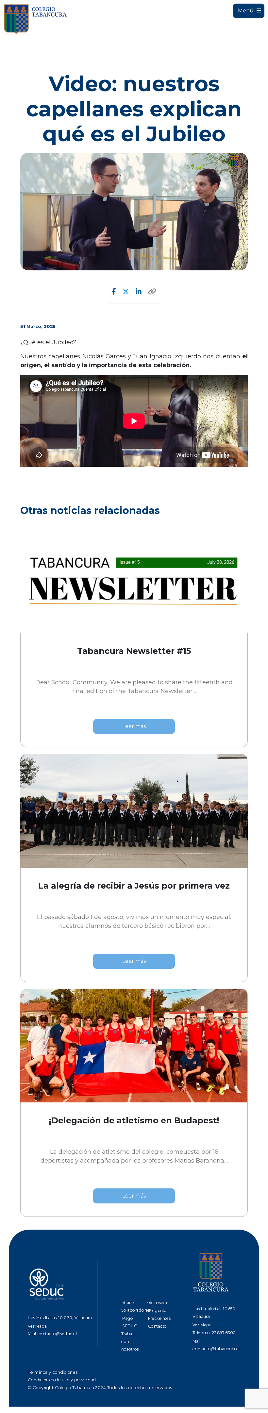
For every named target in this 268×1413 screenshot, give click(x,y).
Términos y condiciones (52, 1372)
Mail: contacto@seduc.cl (52, 1333)
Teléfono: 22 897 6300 (214, 1332)
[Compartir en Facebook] (114, 292)
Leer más (134, 726)
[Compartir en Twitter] (126, 292)
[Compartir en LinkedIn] (139, 292)
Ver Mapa (37, 1325)
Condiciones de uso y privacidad (61, 1380)
